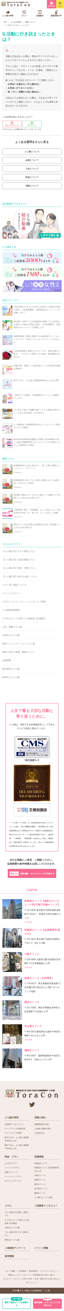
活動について (30, 22)
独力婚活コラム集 (11, 669)
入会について (32, 168)
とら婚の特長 (12, 1117)
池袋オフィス (40, 1180)
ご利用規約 (22, 1271)
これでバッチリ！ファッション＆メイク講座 (24, 601)
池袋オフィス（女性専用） (39, 978)
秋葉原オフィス (40, 1163)
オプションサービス (13, 1181)
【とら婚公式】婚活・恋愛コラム (18, 568)
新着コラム (8, 458)
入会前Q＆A (39, 1133)
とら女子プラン (11, 1163)
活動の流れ (40, 1117)
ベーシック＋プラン (13, 1176)
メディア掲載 (10, 1271)
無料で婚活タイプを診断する (17, 1303)
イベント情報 (41, 1248)
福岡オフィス (31, 1050)
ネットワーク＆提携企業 (15, 1129)
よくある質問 (16, 22)
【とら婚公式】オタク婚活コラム (18, 551)
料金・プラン (12, 1156)
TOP (5, 22)
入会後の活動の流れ (42, 1129)
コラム (8, 1205)
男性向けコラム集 (11, 677)
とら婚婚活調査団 (11, 610)
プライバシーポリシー (48, 1271)
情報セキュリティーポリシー (19, 1275)
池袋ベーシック (11, 1172)
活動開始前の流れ (41, 1124)
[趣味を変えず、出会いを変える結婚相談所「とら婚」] (16, 4)
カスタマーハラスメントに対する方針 (17, 1279)
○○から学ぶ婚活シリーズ (14, 585)
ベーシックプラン (12, 1168)
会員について (32, 160)
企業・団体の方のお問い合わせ (47, 1279)
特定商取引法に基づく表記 (43, 1275)
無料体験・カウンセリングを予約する (32, 873)
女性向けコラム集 (11, 635)
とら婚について (32, 151)
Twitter (28, 922)
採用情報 (9, 1256)
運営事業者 (33, 1271)
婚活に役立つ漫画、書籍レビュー (18, 652)
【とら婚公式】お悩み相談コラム (18, 559)
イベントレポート (11, 593)
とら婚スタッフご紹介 (43, 1197)
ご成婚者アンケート (15, 1248)
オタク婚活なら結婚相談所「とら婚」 (35, 1290)
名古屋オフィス (33, 1026)
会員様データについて (14, 1124)
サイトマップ (31, 1283)
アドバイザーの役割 (13, 1133)
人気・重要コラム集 (12, 627)
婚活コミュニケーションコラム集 (18, 643)
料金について (32, 177)
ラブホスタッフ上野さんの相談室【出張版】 (24, 618)
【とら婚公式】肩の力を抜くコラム (19, 576)
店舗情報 (6, 660)
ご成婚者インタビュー (46, 1205)
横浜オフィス (31, 1002)
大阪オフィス (31, 953)
